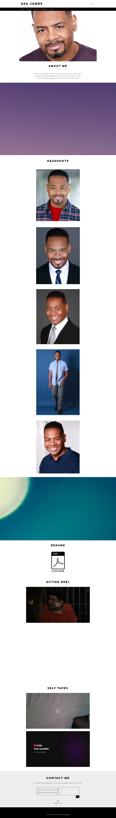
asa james (32, 3)
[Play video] (58, 605)
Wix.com (68, 814)
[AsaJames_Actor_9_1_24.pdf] (58, 561)
